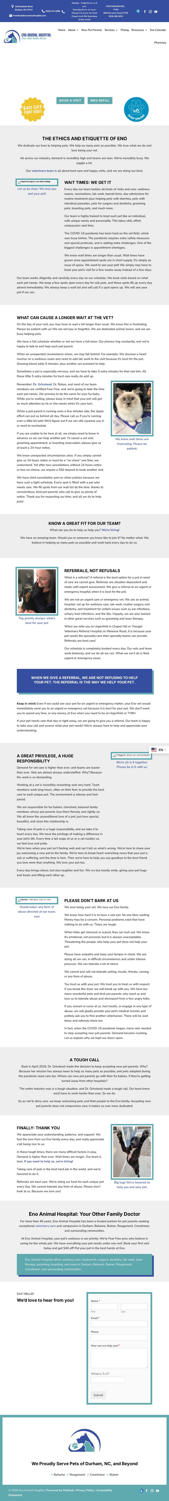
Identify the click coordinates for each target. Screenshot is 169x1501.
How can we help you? (105, 1346)
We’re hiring (110, 530)
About (71, 30)
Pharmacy (160, 42)
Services (110, 30)
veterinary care (45, 1226)
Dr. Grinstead (42, 384)
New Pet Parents (91, 30)
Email (95, 1318)
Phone (95, 1332)
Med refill (100, 100)
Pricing (125, 30)
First (93, 1311)
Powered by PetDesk (60, 1490)
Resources (138, 30)
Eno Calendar (158, 30)
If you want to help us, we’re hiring (48, 1161)
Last (123, 1311)
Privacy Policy (85, 1490)
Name (95, 1301)
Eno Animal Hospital (39, 1260)
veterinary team (43, 171)
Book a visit (70, 100)
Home (61, 30)
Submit (98, 1395)
